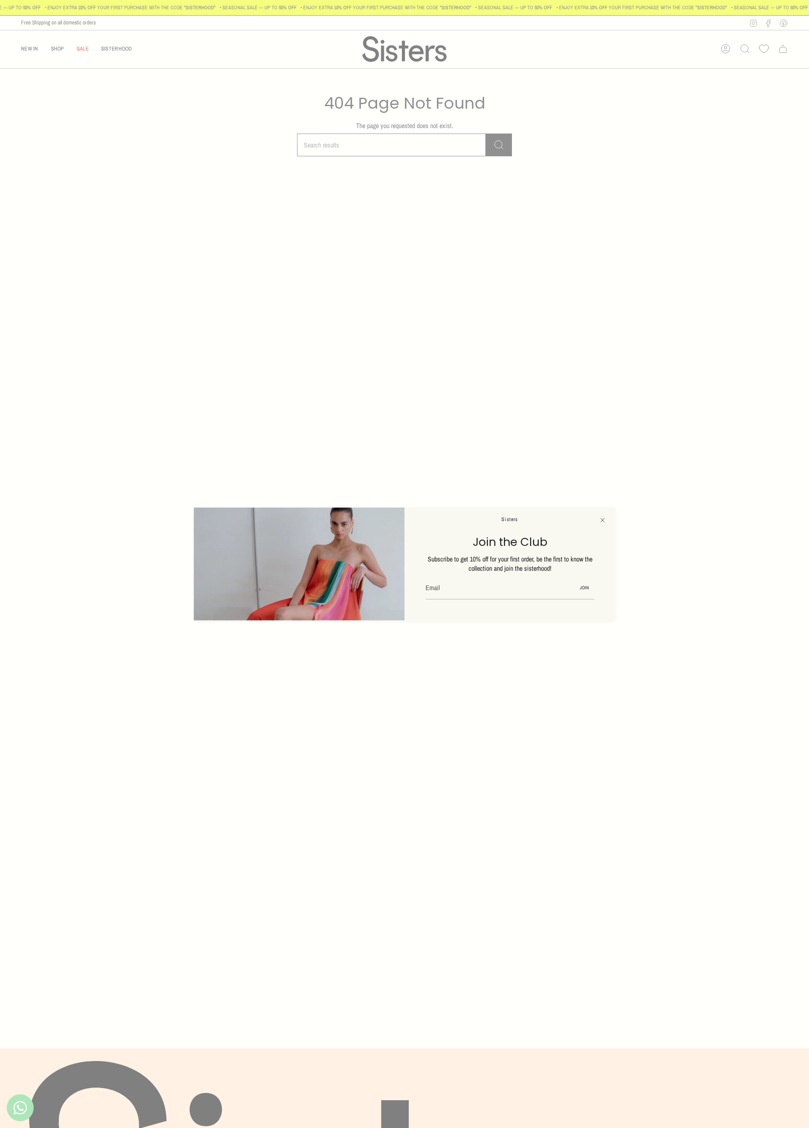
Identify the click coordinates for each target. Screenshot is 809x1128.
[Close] (602, 520)
